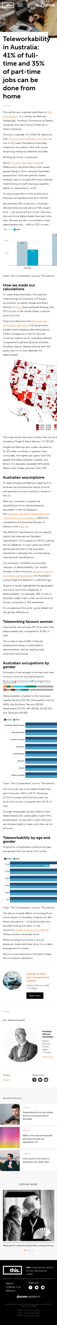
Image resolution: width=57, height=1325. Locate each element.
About (10, 1283)
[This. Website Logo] (8, 5)
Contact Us (13, 1287)
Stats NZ (23, 526)
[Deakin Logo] (48, 5)
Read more (34, 995)
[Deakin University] (28, 1297)
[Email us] (46, 1079)
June (19, 307)
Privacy (10, 1290)
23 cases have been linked (25, 162)
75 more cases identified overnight (28, 138)
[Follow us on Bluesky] (40, 1081)
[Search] (37, 5)
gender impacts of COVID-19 (31, 929)
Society (6, 1079)
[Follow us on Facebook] (34, 1079)
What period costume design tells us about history (28, 1245)
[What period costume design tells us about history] (28, 1240)
